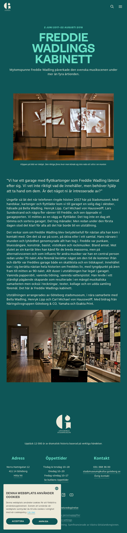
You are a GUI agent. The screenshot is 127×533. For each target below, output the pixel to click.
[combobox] (56, 488)
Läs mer (31, 512)
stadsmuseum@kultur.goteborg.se (101, 471)
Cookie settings (63, 520)
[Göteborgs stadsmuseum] (63, 428)
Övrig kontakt (101, 476)
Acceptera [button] (18, 521)
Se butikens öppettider (56, 480)
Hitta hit (18, 475)
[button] (45, 521)
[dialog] (32, 507)
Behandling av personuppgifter (63, 515)
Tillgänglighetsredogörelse (63, 507)
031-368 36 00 (101, 467)
